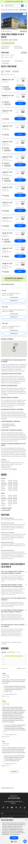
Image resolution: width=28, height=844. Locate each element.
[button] (14, 284)
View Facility (14, 300)
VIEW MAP (24, 31)
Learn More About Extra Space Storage (13, 802)
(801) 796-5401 (13, 469)
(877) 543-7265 (18, 48)
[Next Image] (25, 20)
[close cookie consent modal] (26, 820)
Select (20, 88)
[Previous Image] (3, 20)
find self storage (9, 9)
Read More (14, 771)
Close (14, 837)
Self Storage (8, 71)
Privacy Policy (13, 829)
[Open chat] (25, 841)
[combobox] (15, 5)
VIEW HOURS (24, 52)
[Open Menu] (2, 5)
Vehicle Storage (16, 71)
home (2, 9)
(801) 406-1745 (4, 48)
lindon (17, 9)
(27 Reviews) (8, 31)
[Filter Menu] (2, 71)
